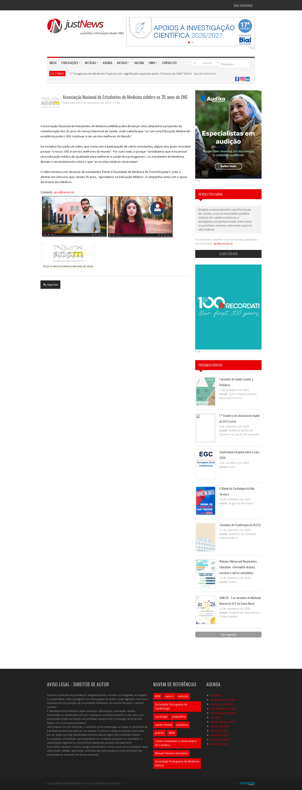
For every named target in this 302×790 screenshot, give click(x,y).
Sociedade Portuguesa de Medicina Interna (177, 763)
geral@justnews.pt (223, 243)
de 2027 (216, 717)
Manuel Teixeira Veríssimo (171, 753)
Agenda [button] (107, 62)
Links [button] (152, 62)
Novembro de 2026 (223, 709)
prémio (159, 733)
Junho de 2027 (220, 739)
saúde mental (163, 725)
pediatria (182, 725)
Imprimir (52, 285)
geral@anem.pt (64, 192)
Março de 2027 (220, 726)
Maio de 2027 (219, 735)
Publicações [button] (69, 62)
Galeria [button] (139, 62)
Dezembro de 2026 (223, 713)
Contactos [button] (169, 62)
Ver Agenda (228, 635)
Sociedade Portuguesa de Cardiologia (171, 706)
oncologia (161, 716)
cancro (169, 696)
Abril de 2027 (219, 731)
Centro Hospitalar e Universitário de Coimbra (176, 743)
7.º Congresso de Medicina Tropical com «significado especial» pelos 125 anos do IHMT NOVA (131, 74)
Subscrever (228, 254)
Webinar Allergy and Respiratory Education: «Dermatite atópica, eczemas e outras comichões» (237, 567)
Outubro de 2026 (222, 704)
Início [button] (53, 62)
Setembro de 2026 (223, 700)
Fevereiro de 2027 (223, 722)
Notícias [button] (90, 62)
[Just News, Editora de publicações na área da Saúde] (85, 28)
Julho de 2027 (219, 744)
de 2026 (216, 695)
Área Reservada (243, 5)
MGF (158, 696)
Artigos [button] (122, 62)
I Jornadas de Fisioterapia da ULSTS (240, 524)
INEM (172, 733)
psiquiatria (178, 716)
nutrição (183, 696)
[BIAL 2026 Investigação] (190, 31)
